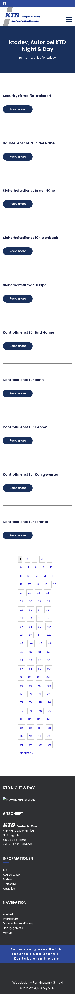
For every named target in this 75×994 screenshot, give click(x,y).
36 (48, 618)
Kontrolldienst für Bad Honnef (29, 332)
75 (40, 702)
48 (50, 643)
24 (47, 593)
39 (39, 627)
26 (30, 601)
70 (31, 694)
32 (47, 610)
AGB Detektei (11, 875)
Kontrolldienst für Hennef (25, 427)
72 (48, 694)
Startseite (9, 884)
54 (30, 660)
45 (21, 643)
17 (29, 584)
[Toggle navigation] (69, 19)
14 (44, 576)
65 (21, 686)
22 (29, 593)
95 (40, 745)
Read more (18, 109)
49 (22, 652)
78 (31, 711)
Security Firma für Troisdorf (27, 95)
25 (21, 601)
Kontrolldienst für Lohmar (25, 521)
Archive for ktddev (43, 58)
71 (39, 694)
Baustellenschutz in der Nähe (29, 143)
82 (30, 719)
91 (39, 736)
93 (21, 745)
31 (39, 610)
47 (40, 643)
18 (38, 584)
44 (49, 635)
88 (49, 728)
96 (49, 745)
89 (21, 736)
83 (39, 719)
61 (21, 677)
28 (48, 601)
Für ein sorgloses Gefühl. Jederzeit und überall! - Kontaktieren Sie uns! (38, 954)
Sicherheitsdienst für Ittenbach (30, 237)
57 (21, 669)
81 (21, 719)
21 (21, 593)
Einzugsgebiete (13, 928)
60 (49, 669)
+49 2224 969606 (21, 844)
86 (30, 728)
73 (21, 702)
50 (31, 652)
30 (30, 610)
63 (39, 677)
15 (53, 576)
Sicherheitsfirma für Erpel (25, 285)
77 (21, 711)
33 (21, 618)
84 (48, 719)
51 (39, 652)
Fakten (7, 933)
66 (30, 686)
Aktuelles (9, 889)
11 (21, 576)
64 (48, 677)
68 (49, 686)
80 (49, 711)
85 (21, 728)
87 (40, 728)
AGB (5, 870)
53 (21, 660)
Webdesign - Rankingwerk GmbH (37, 982)
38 (30, 627)
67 (40, 686)
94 (31, 745)
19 (46, 584)
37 (21, 627)
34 (30, 618)
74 (31, 702)
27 (39, 601)
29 (21, 610)
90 (31, 736)
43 (39, 635)
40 (49, 627)
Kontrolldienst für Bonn (23, 379)
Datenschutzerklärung (18, 923)
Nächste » (26, 753)
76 (49, 702)
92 (48, 736)
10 (51, 567)
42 (30, 635)
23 (38, 593)
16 (21, 584)
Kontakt (8, 914)
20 (54, 584)
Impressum (10, 919)
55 (39, 660)
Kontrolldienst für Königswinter (30, 474)
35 (39, 618)
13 (36, 576)
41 (21, 635)
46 (31, 643)
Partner (8, 879)
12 (28, 576)
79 (40, 711)
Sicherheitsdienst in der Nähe (29, 190)
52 (48, 652)
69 (21, 694)
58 (30, 669)
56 (48, 660)
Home (23, 58)
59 (39, 669)
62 (30, 677)
